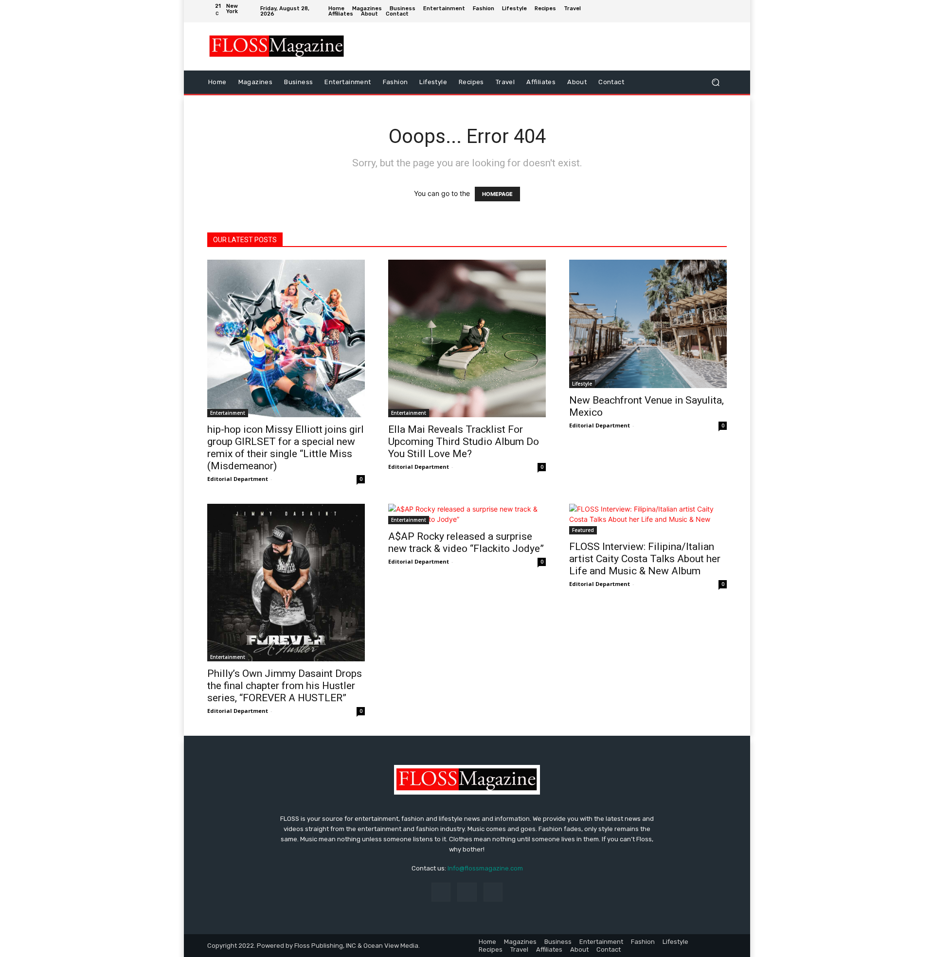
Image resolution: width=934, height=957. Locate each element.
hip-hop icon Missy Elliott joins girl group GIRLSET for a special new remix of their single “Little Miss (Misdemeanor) (285, 448)
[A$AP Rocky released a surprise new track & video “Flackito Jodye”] (467, 514)
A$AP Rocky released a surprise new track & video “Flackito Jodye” (466, 542)
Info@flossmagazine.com (485, 868)
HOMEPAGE (497, 194)
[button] (715, 82)
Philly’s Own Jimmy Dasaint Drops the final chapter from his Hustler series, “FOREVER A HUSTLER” (284, 686)
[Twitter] (719, 11)
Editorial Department (237, 478)
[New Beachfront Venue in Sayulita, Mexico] (648, 324)
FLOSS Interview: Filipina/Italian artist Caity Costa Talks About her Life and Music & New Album (644, 559)
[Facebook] (690, 11)
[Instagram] (705, 11)
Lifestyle (582, 383)
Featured (583, 530)
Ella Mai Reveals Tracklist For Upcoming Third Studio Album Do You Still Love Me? (463, 442)
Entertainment (227, 412)
